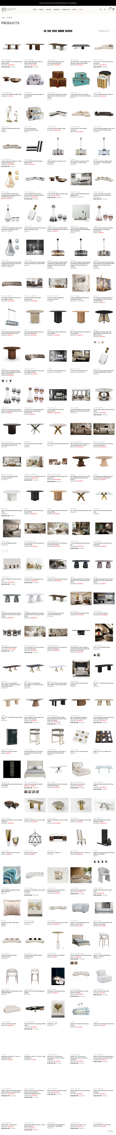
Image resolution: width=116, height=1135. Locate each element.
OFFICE (74, 9)
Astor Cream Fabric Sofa (8, 1023)
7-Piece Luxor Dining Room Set (33, 579)
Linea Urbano (51, 60)
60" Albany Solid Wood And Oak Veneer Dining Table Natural (103, 477)
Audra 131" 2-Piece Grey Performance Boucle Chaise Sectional (55, 1058)
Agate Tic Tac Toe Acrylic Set (79, 751)
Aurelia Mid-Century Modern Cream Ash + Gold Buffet (56, 1125)
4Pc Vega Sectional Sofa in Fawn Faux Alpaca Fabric (34, 371)
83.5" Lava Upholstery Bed (101, 647)
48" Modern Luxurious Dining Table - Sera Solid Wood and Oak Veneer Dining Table (11, 372)
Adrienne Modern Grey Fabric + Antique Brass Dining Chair (57, 752)
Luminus (49, 159)
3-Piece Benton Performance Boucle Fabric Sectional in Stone (34, 194)
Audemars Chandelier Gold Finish (103, 1023)
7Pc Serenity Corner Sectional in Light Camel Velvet (57, 648)
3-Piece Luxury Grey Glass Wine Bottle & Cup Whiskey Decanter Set (58, 228)
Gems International (6, 296)
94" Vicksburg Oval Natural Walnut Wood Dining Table (78, 718)
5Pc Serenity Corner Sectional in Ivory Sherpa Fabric (103, 444)
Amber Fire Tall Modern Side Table (80, 820)
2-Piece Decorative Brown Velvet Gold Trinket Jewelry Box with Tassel (57, 96)
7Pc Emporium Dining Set (9, 647)
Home (3, 17)
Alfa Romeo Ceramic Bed (77, 784)
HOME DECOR (66, 9)
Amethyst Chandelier (30, 852)
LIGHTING (48, 9)
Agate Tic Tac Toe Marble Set (102, 751)
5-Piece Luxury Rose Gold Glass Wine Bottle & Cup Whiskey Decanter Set (34, 411)
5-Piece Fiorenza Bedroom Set (56, 370)
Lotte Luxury (28, 92)
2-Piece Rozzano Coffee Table (56, 128)
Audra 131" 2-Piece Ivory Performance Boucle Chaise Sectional (78, 1058)
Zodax (95, 850)
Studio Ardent (28, 850)
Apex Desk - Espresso (53, 852)
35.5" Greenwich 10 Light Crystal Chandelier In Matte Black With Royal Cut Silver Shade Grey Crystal (80, 264)
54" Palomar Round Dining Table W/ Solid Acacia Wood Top (11, 444)
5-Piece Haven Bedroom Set (78, 370)
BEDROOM (57, 9)
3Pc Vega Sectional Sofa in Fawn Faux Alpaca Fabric (11, 298)
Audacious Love (52, 1023)
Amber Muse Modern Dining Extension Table (101, 820)
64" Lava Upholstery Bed (8, 543)
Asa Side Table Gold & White (55, 955)
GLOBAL (49, 369)
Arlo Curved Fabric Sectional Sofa (57, 922)
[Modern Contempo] (8, 9)
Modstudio (27, 442)
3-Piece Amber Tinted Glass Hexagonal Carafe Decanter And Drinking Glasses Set (11, 195)
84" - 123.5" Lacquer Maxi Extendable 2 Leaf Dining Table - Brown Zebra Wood (11, 684)
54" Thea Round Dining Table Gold (58, 443)
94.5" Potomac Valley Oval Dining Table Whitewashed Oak (103, 718)
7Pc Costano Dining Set (100, 613)
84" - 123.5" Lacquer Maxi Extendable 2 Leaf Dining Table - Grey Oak (34, 684)
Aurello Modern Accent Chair (102, 1124)
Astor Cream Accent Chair (101, 991)
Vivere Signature (6, 92)
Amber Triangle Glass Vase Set (10, 852)
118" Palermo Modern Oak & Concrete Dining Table (55, 62)
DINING (41, 9)
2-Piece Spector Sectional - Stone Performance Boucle (11, 161)
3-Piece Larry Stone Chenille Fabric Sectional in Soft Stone (102, 194)
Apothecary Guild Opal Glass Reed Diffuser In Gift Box (103, 853)
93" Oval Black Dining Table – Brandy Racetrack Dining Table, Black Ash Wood (57, 719)
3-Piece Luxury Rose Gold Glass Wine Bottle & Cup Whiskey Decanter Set (103, 229)
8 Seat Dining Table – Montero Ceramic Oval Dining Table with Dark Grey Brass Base (79, 649)
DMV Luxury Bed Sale (30, 296)
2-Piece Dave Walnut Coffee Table (11, 94)
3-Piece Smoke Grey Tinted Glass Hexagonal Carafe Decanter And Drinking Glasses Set (11, 263)
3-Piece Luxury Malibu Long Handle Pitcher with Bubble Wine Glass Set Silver (80, 229)
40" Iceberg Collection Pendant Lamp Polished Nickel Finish (10, 332)
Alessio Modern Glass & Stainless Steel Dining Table (57, 784)
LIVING (35, 9)
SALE (80, 9)
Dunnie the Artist (29, 921)
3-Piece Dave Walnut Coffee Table (57, 193)
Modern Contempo (7, 749)
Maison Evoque (75, 192)
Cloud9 (3, 921)
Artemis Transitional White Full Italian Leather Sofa (102, 923)
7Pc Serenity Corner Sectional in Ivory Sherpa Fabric (34, 648)
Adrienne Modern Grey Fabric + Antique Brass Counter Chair (34, 752)
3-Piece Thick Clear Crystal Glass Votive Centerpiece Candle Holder (34, 262)
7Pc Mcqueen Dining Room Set (79, 613)
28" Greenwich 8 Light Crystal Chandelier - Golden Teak (79, 161)
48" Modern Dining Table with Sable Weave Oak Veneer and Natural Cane (102, 333)
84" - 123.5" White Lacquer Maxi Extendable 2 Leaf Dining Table (57, 683)
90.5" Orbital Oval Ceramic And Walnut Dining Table (34, 718)
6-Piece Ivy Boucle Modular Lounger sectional (9, 477)
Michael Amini (74, 681)
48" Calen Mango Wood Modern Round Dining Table (34, 332)
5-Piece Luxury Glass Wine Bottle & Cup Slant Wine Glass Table (103, 371)
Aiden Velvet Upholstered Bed (33, 784)
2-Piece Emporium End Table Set (103, 94)
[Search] (101, 10)
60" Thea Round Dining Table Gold (81, 510)
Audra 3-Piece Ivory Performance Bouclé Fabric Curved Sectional (11, 1091)
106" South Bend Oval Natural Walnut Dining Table (33, 62)
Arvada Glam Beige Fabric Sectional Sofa (9, 955)
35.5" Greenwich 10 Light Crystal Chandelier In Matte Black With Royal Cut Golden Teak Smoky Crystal (57, 264)
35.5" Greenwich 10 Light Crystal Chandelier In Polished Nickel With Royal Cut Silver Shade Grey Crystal (103, 264)
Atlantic (26, 330)
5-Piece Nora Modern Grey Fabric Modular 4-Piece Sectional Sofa (80, 410)
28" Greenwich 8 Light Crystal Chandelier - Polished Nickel (102, 161)
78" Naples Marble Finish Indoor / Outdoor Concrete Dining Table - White (34, 614)
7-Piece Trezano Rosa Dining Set (57, 579)
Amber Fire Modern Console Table (34, 820)
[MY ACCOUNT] (105, 10)
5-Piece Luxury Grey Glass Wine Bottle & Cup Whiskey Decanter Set (11, 410)
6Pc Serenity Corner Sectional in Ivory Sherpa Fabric (57, 543)
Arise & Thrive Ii (29, 922)
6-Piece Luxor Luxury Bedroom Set (34, 476)
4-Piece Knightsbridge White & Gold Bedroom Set (79, 298)
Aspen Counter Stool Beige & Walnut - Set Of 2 (102, 955)
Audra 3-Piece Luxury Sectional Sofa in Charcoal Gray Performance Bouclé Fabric (34, 1092)
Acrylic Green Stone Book (9, 751)
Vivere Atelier (97, 92)
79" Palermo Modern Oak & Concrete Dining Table (55, 613)
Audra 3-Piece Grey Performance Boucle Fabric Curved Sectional (103, 1057)
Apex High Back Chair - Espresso (80, 852)
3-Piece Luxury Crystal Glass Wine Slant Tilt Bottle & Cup (35, 228)
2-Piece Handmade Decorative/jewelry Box (31, 129)
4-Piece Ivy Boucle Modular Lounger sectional (55, 298)
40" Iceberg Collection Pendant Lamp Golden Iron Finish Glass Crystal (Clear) (103, 299)
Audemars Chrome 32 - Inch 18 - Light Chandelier (11, 1057)
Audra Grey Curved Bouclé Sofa (57, 1090)
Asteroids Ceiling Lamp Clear (56, 991)
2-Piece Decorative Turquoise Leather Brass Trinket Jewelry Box (80, 95)
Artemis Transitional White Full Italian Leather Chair (79, 923)
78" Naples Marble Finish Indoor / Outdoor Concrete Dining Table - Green (11, 614)
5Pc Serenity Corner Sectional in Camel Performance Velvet (80, 444)
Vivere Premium (6, 60)
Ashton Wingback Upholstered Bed (81, 955)
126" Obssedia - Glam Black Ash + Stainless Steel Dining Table (80, 62)
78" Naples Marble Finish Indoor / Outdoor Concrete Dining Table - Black (80, 580)
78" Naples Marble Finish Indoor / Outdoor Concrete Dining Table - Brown (103, 580)
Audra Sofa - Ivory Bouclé (9, 1124)
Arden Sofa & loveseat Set (78, 890)
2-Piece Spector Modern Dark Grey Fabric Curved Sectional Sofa (104, 129)
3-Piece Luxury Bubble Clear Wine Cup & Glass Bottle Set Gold (11, 228)
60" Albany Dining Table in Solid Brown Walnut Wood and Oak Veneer (80, 478)
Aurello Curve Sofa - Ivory (78, 1124)
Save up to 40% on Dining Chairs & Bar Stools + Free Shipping (58, 3)
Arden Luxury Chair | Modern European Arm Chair (56, 890)
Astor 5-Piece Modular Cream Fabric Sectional (79, 991)
